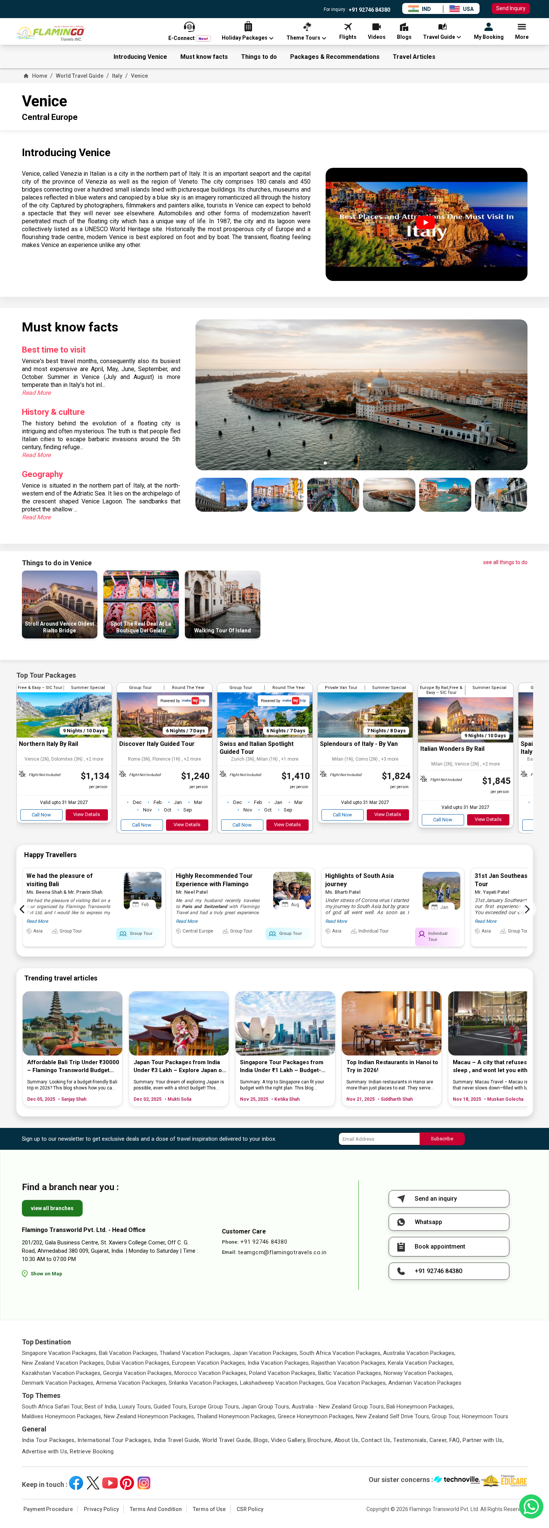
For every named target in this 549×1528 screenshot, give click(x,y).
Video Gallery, (288, 1440)
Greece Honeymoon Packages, (316, 1416)
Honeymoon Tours (485, 1416)
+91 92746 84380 (369, 10)
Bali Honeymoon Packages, (420, 1406)
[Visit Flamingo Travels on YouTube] (109, 1482)
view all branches (52, 1208)
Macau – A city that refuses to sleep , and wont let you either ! (494, 1066)
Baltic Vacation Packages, (350, 1373)
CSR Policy (250, 1509)
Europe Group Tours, (214, 1406)
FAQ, (455, 1440)
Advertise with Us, (45, 1451)
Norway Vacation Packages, (418, 1373)
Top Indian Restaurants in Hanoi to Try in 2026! (392, 1066)
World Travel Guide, (227, 1440)
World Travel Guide (79, 76)
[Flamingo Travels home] (54, 33)
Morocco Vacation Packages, (211, 1373)
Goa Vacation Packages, (356, 1382)
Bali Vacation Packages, (128, 1353)
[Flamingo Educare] (503, 1480)
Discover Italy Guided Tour (157, 743)
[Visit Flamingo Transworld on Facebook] (76, 1482)
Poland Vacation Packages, (283, 1373)
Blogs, (261, 1440)
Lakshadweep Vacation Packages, (282, 1382)
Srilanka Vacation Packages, (203, 1382)
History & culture (53, 412)
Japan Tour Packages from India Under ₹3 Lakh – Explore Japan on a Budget (179, 1066)
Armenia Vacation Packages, (131, 1382)
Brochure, (320, 1440)
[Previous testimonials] (22, 909)
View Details (86, 814)
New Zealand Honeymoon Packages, (149, 1416)
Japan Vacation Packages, (265, 1353)
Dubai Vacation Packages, (138, 1362)
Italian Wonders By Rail (452, 748)
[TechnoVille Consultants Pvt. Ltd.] (456, 1480)
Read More (36, 392)
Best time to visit (54, 349)
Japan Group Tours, (265, 1406)
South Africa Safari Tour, (52, 1406)
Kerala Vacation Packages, (421, 1362)
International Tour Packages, (114, 1440)
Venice (139, 76)
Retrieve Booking (92, 1451)
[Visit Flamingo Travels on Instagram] (143, 1482)
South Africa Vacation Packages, (340, 1353)
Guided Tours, (171, 1406)
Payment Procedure (48, 1509)
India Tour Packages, (49, 1440)
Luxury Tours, (135, 1406)
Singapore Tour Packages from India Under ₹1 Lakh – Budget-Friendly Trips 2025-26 (281, 1066)
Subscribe (442, 1138)
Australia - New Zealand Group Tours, (338, 1406)
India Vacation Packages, (279, 1362)
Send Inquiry (511, 8)
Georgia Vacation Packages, (138, 1373)
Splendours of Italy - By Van (359, 743)
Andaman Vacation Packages (424, 1382)
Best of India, (101, 1406)
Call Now (41, 815)
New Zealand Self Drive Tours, (393, 1416)
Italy (117, 76)
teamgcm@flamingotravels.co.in (282, 1252)
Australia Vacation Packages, (419, 1353)
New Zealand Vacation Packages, (63, 1362)
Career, (438, 1440)
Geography (42, 474)
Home (39, 76)
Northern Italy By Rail (48, 743)
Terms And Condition (156, 1509)
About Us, (347, 1440)
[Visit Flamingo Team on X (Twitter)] (93, 1482)
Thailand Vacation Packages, (195, 1353)
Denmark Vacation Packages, (58, 1382)
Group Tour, (446, 1416)
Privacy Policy (101, 1509)
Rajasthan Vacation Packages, (348, 1362)
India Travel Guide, (177, 1440)
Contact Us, (376, 1440)
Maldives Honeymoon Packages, (62, 1416)
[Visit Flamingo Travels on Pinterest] (126, 1482)
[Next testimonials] (527, 909)
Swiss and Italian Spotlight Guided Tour (257, 747)
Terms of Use (209, 1509)
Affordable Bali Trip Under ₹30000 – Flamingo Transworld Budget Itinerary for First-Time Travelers (73, 1066)
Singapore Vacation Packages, (59, 1353)
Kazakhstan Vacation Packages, (61, 1373)
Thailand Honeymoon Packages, (236, 1416)
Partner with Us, (483, 1440)
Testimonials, (410, 1440)
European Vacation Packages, (209, 1362)
